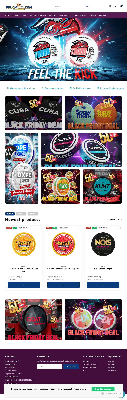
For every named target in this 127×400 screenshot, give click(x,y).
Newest (10, 214)
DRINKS (93, 15)
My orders (111, 364)
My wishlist (112, 371)
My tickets (112, 367)
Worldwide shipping (82, 88)
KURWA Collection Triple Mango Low (24, 270)
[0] (121, 6)
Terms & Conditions (90, 364)
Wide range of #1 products (22, 88)
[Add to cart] (24, 285)
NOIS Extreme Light (103, 269)
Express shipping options (112, 88)
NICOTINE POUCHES (38, 15)
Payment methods (89, 367)
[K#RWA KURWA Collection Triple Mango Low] (23, 244)
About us (86, 361)
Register (111, 361)
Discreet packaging (54, 88)
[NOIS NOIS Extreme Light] (103, 244)
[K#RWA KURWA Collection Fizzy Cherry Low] (63, 244)
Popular (21, 214)
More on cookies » (113, 393)
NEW (7, 15)
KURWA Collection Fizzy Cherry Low (63, 269)
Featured (32, 214)
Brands (102, 15)
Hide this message (103, 389)
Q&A (85, 371)
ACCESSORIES (80, 15)
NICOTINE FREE (65, 15)
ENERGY (52, 15)
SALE (24, 15)
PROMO (15, 15)
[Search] (86, 6)
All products (113, 219)
